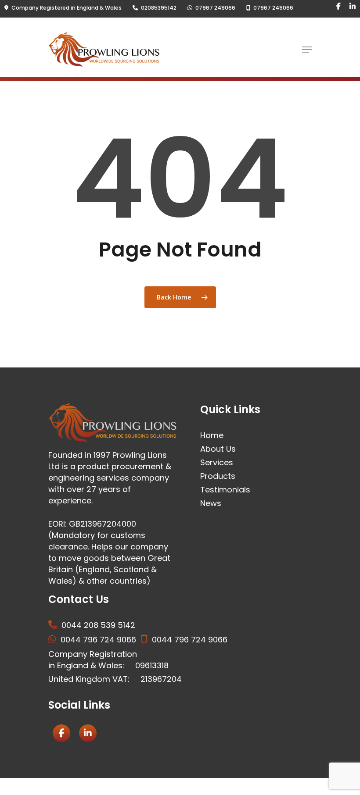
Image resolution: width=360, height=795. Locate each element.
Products (217, 476)
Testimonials (225, 489)
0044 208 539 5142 (98, 625)
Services (216, 462)
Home (211, 435)
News (210, 503)
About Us (218, 448)
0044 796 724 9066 (98, 639)
